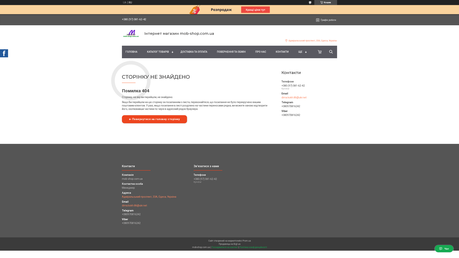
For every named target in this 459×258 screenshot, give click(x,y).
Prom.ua (247, 241)
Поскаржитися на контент (225, 247)
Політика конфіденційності (253, 247)
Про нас (260, 51)
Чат (446, 248)
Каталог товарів (158, 51)
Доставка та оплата (193, 51)
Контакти (282, 51)
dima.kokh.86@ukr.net (294, 97)
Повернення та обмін (231, 51)
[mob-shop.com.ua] (131, 33)
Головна (131, 51)
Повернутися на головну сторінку (156, 119)
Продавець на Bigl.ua (229, 244)
